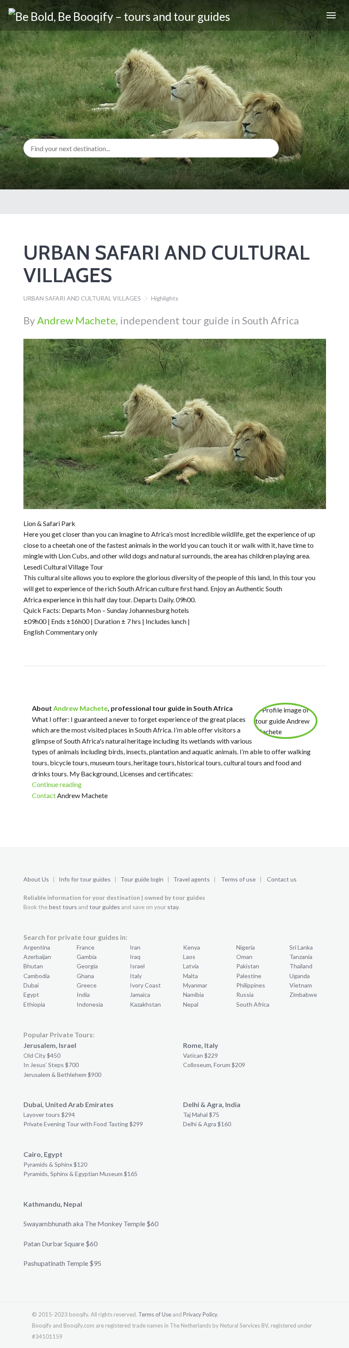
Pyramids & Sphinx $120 (55, 1164)
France (85, 947)
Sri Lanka (301, 947)
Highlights (164, 298)
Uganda (299, 975)
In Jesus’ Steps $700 (51, 1064)
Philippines (250, 985)
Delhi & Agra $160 (207, 1124)
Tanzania (300, 956)
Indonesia (90, 1004)
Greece (87, 985)
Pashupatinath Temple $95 (62, 1263)
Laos (189, 956)
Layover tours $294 (49, 1114)
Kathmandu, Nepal (52, 1204)
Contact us (282, 879)
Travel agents (191, 879)
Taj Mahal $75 (201, 1114)
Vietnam (300, 985)
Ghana (85, 975)
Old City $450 (41, 1055)
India (83, 994)
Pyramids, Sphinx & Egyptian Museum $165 (80, 1173)
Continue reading (57, 784)
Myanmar (195, 985)
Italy (136, 975)
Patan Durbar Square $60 (60, 1243)
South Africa (252, 1004)
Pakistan (247, 966)
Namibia (193, 994)
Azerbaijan (37, 956)
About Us (36, 879)
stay (172, 906)
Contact (44, 795)
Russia (245, 994)
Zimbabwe (303, 994)
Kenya (191, 947)
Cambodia (36, 975)
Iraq (135, 956)
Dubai (31, 985)
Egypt (31, 994)
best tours (63, 906)
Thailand (300, 966)
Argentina (36, 947)
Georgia (87, 966)
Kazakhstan (145, 1004)
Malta (190, 975)
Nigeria (245, 947)
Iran (135, 947)
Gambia (87, 956)
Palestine (248, 975)
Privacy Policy (200, 1314)
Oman (244, 956)
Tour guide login (141, 879)
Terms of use (238, 879)
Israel (137, 966)
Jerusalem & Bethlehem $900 (62, 1074)
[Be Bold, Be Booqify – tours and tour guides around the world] (131, 15)
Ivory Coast (145, 985)
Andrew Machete (76, 320)
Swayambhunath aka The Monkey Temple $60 (90, 1223)
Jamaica (140, 994)
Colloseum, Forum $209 (214, 1064)
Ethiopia (34, 1004)
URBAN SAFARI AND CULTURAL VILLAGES (82, 298)
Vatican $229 (200, 1055)
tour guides (104, 906)
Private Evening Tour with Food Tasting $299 (83, 1124)
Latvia (191, 966)
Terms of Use (154, 1314)
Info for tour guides (85, 879)
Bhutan (33, 966)
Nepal (190, 1004)
